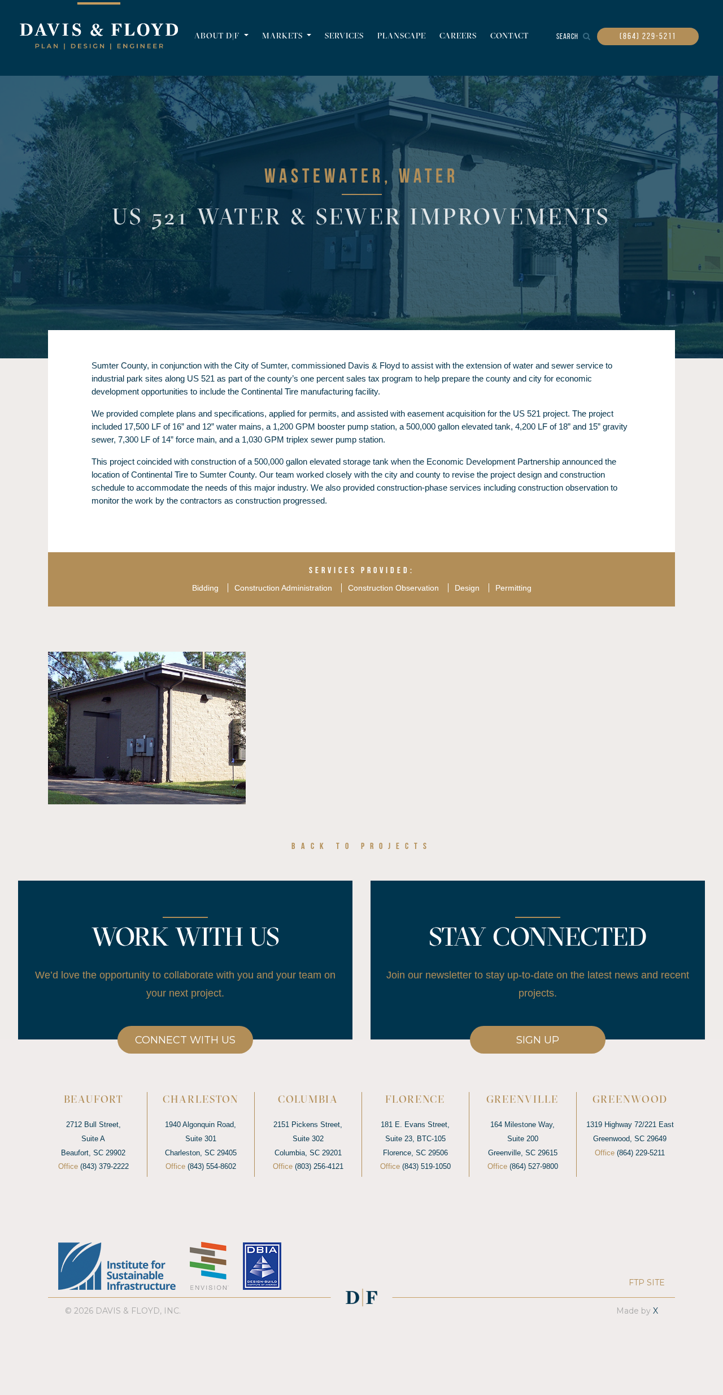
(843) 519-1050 (426, 1166)
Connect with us (185, 1040)
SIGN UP (537, 1040)
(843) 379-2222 (104, 1166)
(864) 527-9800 (533, 1166)
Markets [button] (283, 36)
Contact (509, 36)
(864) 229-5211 (648, 36)
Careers (458, 36)
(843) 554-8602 (212, 1166)
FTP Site (647, 1282)
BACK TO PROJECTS (361, 846)
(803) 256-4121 (319, 1166)
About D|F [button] (218, 36)
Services (344, 36)
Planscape (401, 36)
